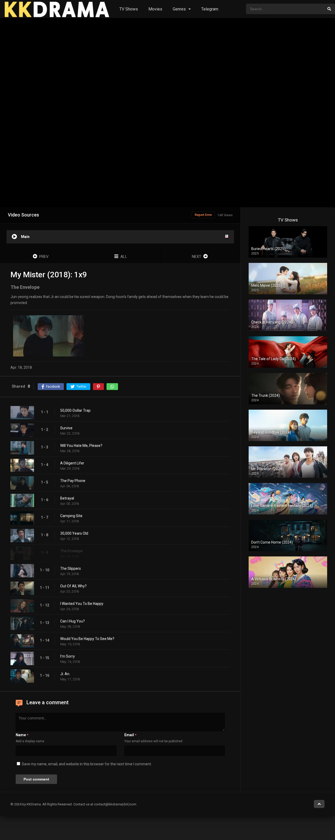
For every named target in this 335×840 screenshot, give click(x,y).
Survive (66, 428)
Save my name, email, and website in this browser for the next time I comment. (87, 764)
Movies (155, 9)
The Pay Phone (72, 481)
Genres (179, 9)
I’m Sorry (67, 656)
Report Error (203, 215)
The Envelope (71, 551)
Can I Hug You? (72, 621)
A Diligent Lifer (72, 463)
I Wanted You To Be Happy (81, 603)
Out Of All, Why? (73, 586)
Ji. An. (65, 674)
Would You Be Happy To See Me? (87, 639)
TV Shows (128, 9)
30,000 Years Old (74, 533)
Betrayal (67, 498)
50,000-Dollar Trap (75, 410)
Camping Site (71, 516)
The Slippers (70, 568)
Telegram (209, 9)
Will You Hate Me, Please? (81, 445)
